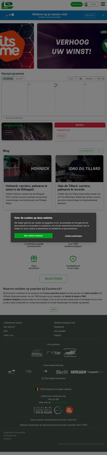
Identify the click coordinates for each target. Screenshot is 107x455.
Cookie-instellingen (73, 236)
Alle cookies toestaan (33, 235)
